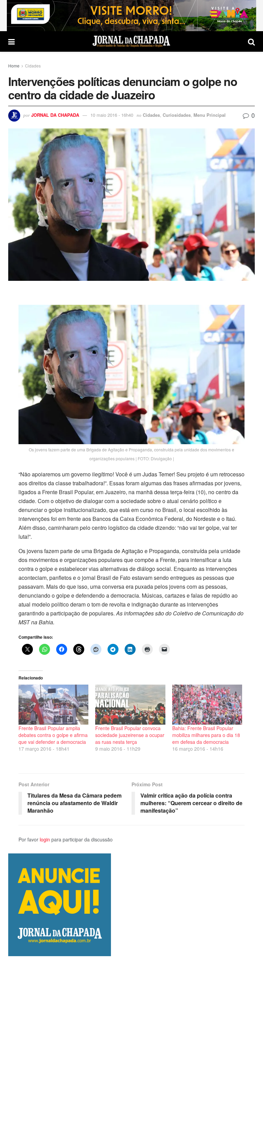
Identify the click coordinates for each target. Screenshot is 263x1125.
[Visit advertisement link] (131, 15)
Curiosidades (177, 115)
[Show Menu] (11, 41)
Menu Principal (209, 115)
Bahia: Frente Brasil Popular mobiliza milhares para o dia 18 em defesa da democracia (206, 735)
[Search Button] (251, 41)
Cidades (33, 65)
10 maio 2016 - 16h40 (111, 115)
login (45, 839)
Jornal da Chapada (55, 115)
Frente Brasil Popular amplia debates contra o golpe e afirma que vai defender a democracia (53, 735)
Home (14, 65)
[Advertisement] (131, 1040)
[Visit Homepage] (131, 41)
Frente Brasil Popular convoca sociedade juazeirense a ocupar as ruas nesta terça (129, 735)
